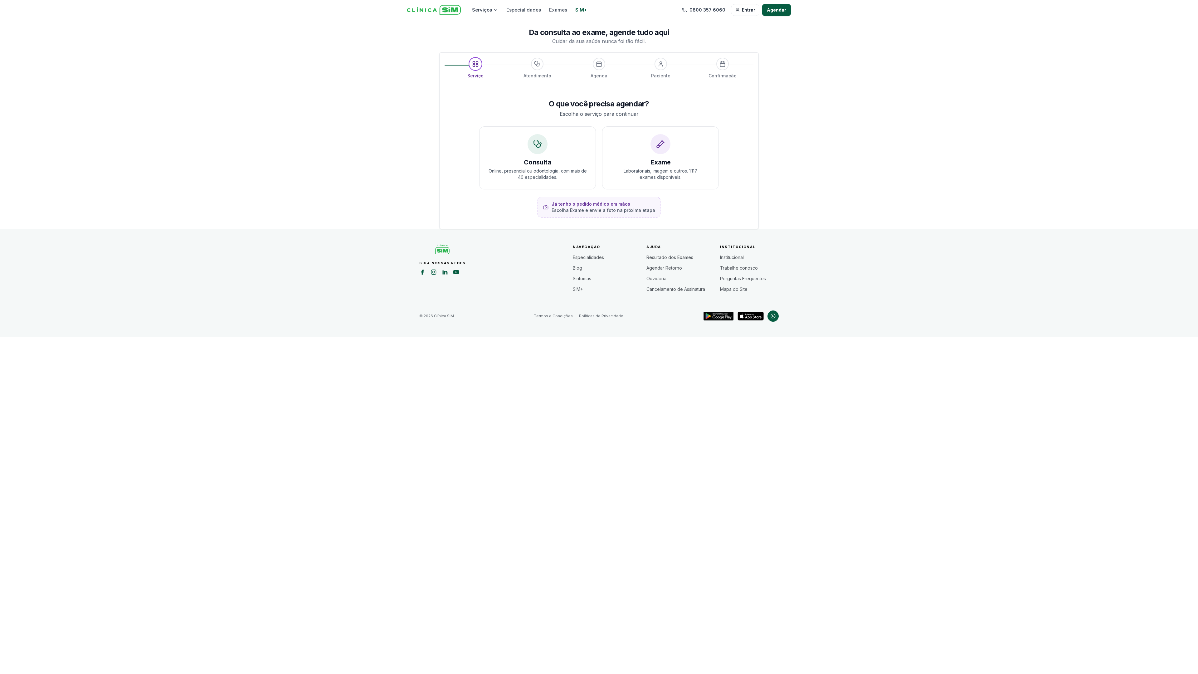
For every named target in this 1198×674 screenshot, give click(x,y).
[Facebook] (422, 273)
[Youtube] (456, 273)
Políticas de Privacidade (601, 316)
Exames (558, 10)
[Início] (434, 10)
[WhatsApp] (773, 316)
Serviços (482, 10)
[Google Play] (719, 316)
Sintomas (582, 278)
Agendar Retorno (664, 268)
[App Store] (751, 316)
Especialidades (523, 10)
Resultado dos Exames (669, 257)
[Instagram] (434, 273)
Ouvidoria (656, 278)
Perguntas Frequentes (743, 278)
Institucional (732, 257)
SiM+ (581, 10)
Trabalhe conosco (739, 268)
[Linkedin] (445, 273)
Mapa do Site (734, 289)
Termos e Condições (553, 316)
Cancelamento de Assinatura (675, 289)
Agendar (776, 9)
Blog (577, 268)
